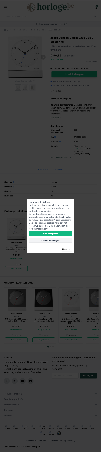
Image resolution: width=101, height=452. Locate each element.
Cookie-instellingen (51, 240)
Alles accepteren (50, 233)
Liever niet (66, 249)
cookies (32, 208)
